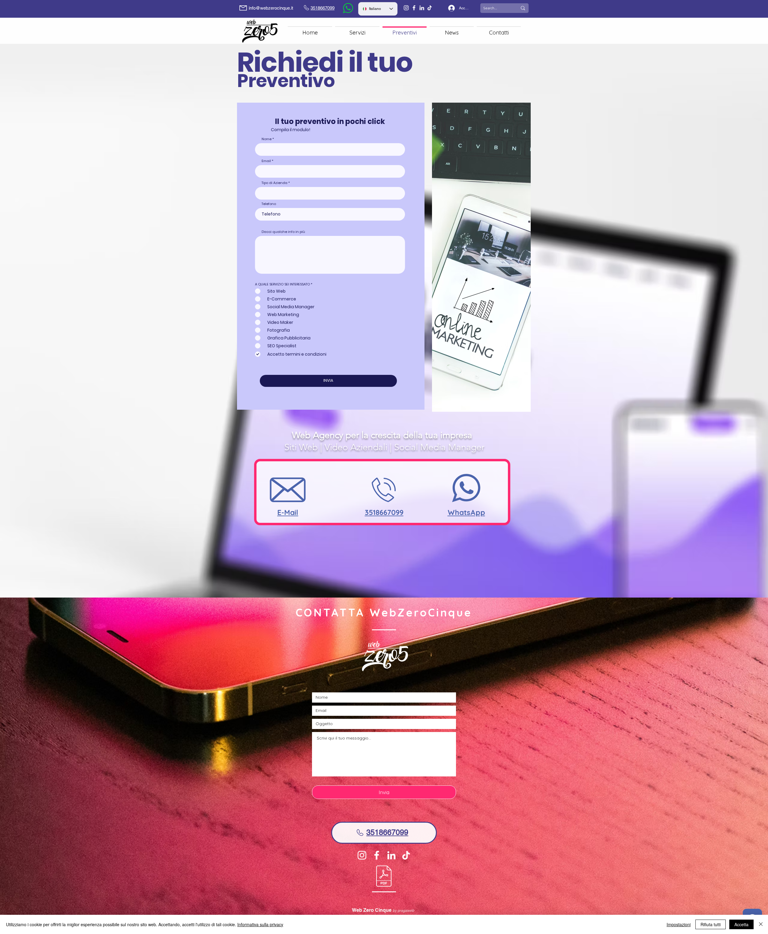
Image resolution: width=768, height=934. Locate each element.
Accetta (741, 924)
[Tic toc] (429, 8)
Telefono (269, 204)
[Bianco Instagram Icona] (406, 8)
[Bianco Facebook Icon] (414, 8)
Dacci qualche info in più (283, 232)
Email (266, 161)
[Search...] (523, 8)
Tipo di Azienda (274, 183)
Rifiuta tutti (710, 924)
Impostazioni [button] (679, 924)
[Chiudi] (760, 924)
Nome (267, 139)
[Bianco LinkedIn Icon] (421, 8)
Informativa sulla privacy (260, 924)
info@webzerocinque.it (271, 8)
